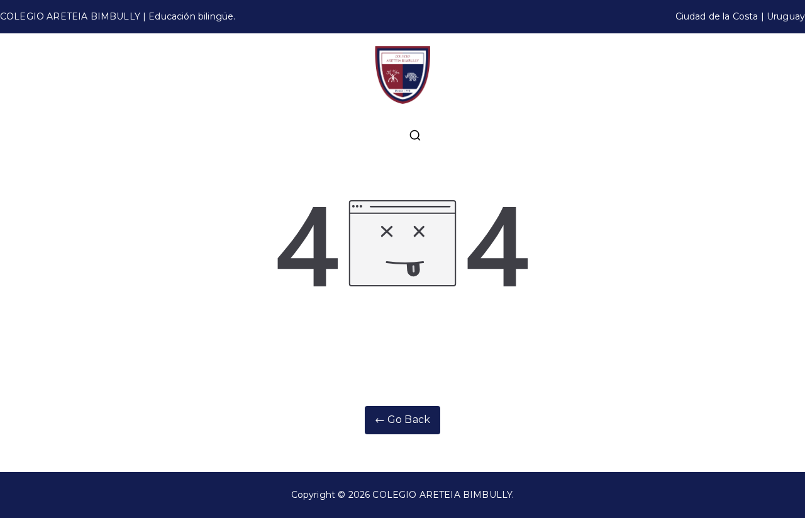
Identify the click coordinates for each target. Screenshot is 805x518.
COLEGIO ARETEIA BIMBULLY (442, 494)
